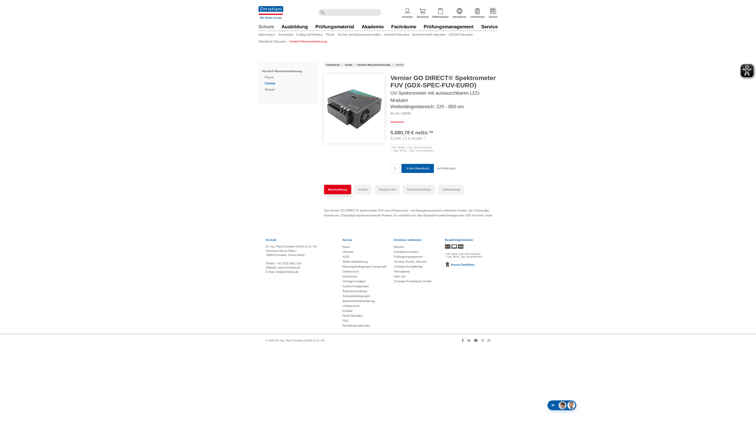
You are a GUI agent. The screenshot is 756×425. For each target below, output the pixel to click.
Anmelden (407, 17)
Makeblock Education (272, 41)
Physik (330, 34)
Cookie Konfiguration (356, 286)
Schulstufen (285, 34)
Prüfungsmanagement (448, 26)
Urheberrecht (351, 306)
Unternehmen (477, 17)
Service (489, 26)
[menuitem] (268, 35)
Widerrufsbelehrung (355, 261)
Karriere (493, 17)
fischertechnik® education (429, 34)
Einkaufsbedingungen (356, 296)
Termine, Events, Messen (410, 261)
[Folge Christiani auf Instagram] (488, 340)
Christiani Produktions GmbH (412, 281)
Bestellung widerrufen (356, 325)
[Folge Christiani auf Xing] (482, 340)
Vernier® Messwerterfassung (308, 41)
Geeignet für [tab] (387, 189)
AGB (346, 256)
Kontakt (347, 310)
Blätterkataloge (441, 17)
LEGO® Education (461, 34)
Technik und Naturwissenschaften (359, 34)
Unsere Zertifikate (462, 264)
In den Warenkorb (417, 168)
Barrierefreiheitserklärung (359, 301)
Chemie (270, 83)
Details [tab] (363, 189)
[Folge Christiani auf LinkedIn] (469, 340)
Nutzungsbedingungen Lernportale (364, 266)
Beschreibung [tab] (337, 189)
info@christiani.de (287, 271)
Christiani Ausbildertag (408, 266)
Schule (266, 26)
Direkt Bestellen (353, 315)
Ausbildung (295, 26)
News (346, 247)
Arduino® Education (397, 34)
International (459, 17)
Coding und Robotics (309, 34)
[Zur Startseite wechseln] (270, 8)
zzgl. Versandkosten (419, 147)
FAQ (345, 320)
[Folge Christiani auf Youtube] (476, 340)
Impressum (350, 276)
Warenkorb (423, 17)
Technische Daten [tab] (419, 189)
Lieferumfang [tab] (451, 189)
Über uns (400, 276)
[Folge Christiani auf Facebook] (463, 340)
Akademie (373, 26)
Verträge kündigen (354, 281)
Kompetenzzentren (406, 251)
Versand (348, 251)
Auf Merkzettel (446, 168)
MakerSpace (266, 34)
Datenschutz (351, 271)
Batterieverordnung (355, 291)
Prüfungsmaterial (334, 26)
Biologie (270, 89)
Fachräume (403, 26)
